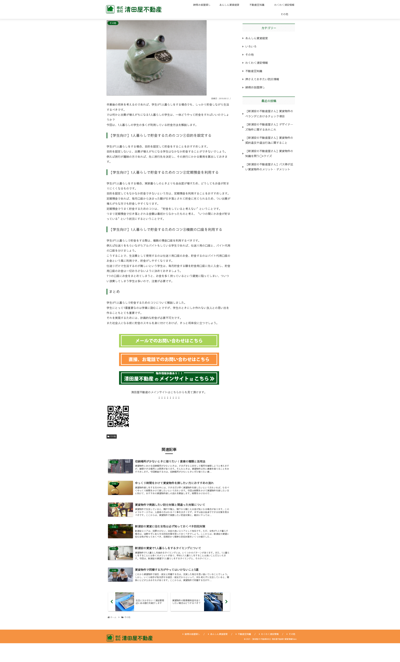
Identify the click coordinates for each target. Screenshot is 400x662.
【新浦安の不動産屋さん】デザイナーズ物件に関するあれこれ (269, 126)
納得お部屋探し (255, 87)
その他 (113, 436)
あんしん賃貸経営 (256, 38)
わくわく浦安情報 (256, 63)
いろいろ (251, 46)
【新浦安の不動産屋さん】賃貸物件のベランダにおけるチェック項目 (269, 113)
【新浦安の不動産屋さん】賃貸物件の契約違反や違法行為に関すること (269, 140)
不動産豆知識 (253, 71)
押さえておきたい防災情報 (262, 79)
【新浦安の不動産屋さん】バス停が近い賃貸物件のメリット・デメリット (269, 166)
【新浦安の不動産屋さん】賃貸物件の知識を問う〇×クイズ (269, 153)
